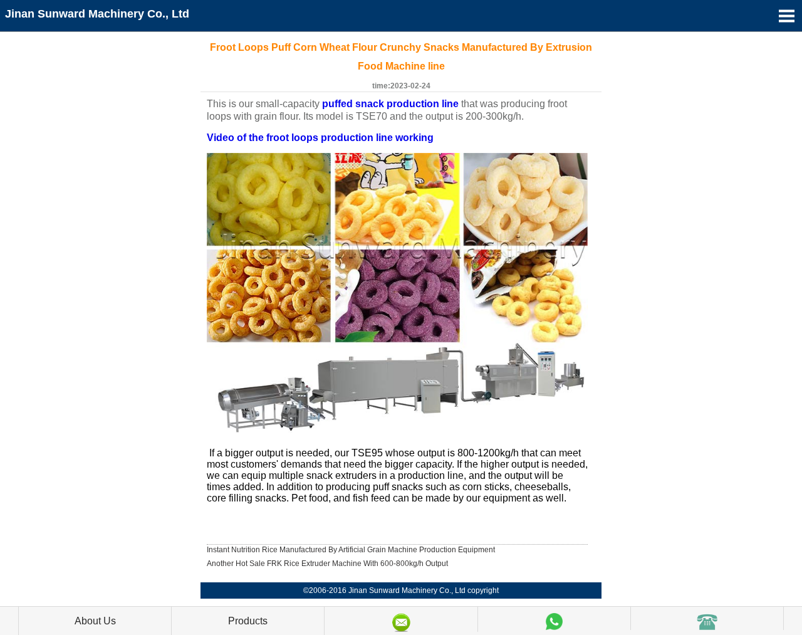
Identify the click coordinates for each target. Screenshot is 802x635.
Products (248, 621)
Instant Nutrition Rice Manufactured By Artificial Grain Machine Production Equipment (351, 549)
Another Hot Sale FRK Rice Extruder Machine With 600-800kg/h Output (327, 563)
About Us (95, 621)
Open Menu (786, 15)
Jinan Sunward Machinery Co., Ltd (97, 14)
